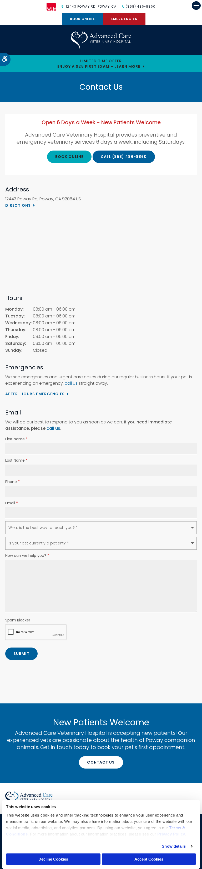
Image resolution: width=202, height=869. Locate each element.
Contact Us (101, 762)
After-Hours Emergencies (35, 394)
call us (71, 383)
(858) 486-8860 (140, 6)
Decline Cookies (53, 859)
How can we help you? (27, 555)
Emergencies (124, 19)
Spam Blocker (17, 620)
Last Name (16, 460)
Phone (12, 481)
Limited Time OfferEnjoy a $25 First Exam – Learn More (98, 63)
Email (11, 503)
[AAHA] (54, 7)
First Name (16, 439)
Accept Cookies (148, 859)
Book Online (82, 19)
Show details (174, 846)
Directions (18, 205)
